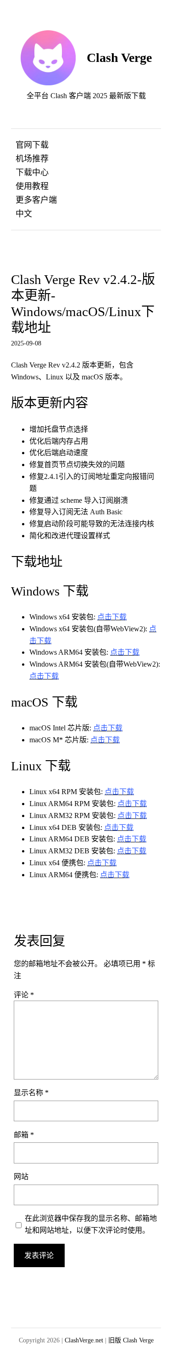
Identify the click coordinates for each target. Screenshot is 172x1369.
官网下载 (32, 145)
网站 (21, 1176)
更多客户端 (36, 200)
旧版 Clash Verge (131, 1340)
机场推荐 (32, 158)
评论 (24, 995)
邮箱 (24, 1135)
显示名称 (31, 1092)
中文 (24, 213)
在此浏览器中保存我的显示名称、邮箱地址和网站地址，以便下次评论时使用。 (91, 1224)
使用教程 (32, 186)
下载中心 (32, 172)
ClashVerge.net (84, 1340)
